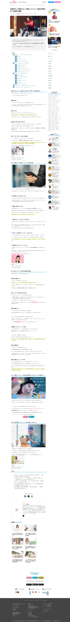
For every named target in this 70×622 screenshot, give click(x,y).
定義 (50, 68)
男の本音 (54, 122)
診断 (49, 32)
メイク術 (58, 107)
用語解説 (50, 122)
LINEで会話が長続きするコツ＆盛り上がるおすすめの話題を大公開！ (30, 547)
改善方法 (56, 118)
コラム (50, 56)
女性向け (32, 13)
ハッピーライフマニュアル (37, 600)
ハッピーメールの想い (15, 607)
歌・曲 (56, 119)
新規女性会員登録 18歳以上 (16, 612)
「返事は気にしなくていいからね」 (21, 71)
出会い (50, 20)
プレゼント (50, 107)
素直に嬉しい (18, 56)
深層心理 (35, 13)
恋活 (50, 73)
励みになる (17, 58)
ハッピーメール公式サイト (32, 513)
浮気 (59, 119)
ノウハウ (28, 13)
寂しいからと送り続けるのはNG (21, 76)
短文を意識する (18, 82)
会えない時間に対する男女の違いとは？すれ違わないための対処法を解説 (30, 534)
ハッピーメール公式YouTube (47, 606)
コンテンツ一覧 (45, 610)
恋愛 (18, 13)
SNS (52, 95)
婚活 (49, 115)
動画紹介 (54, 111)
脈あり (54, 126)
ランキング (31, 600)
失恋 (50, 63)
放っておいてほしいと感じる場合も (21, 61)
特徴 (50, 80)
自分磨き (58, 126)
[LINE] (32, 496)
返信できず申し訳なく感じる (20, 59)
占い (57, 111)
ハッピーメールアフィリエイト (47, 609)
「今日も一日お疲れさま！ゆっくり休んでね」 (23, 70)
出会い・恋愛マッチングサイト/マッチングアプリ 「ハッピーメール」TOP (19, 604)
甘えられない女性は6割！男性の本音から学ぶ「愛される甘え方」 (17, 534)
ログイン (41, 577)
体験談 (58, 110)
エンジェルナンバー (56, 99)
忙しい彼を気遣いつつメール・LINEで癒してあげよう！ (22, 87)
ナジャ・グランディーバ (51, 103)
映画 (52, 119)
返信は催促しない (18, 78)
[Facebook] (25, 496)
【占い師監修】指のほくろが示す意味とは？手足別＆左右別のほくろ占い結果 (54, 34)
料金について (14, 608)
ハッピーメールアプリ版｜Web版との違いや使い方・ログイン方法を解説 (54, 47)
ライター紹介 (44, 600)
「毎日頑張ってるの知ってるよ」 (21, 64)
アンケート (51, 53)
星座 (49, 119)
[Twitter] (29, 496)
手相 (52, 118)
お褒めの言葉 (30, 614)
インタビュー (50, 99)
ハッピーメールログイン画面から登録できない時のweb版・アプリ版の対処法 (54, 22)
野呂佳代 (50, 130)
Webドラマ (56, 95)
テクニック (25, 13)
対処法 (53, 115)
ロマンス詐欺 (50, 110)
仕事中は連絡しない (19, 75)
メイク (54, 107)
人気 (54, 110)
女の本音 (53, 114)
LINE (21, 13)
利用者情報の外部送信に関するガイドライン (33, 607)
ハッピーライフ (26, 600)
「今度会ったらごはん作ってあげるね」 (22, 68)
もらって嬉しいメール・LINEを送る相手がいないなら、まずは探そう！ (24, 85)
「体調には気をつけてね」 (20, 66)
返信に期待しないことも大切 (20, 83)
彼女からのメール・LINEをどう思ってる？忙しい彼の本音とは (23, 54)
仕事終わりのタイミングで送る (20, 80)
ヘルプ (13, 616)
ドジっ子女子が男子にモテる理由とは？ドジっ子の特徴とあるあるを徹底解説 (30, 561)
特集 (50, 83)
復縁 (56, 115)
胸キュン (50, 126)
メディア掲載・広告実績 (31, 615)
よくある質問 (14, 609)
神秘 (50, 85)
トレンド (51, 58)
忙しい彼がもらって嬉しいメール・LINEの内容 (20, 63)
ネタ (56, 103)
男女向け (58, 122)
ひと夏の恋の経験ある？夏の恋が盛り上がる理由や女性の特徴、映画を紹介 (17, 561)
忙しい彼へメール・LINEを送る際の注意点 (20, 73)
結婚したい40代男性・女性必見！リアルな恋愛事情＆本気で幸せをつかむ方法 (17, 547)
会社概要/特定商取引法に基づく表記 (32, 606)
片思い (50, 78)
